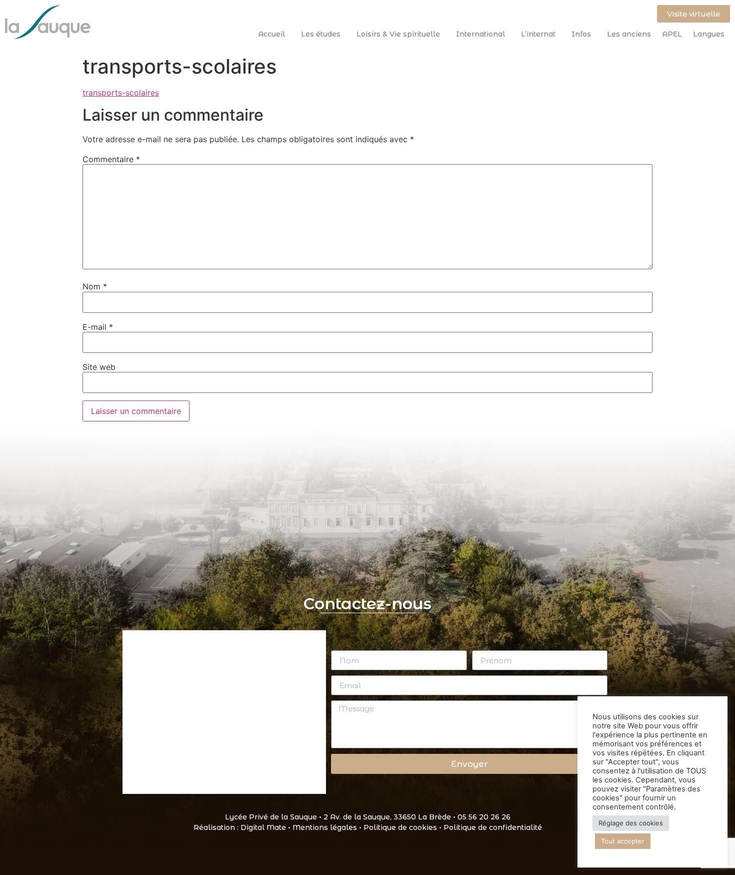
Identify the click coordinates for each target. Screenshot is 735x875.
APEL (672, 34)
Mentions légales (324, 827)
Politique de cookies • (404, 827)
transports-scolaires (120, 93)
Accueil (271, 34)
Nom (94, 286)
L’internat (538, 34)
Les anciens (629, 34)
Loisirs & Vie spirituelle (398, 34)
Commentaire (111, 159)
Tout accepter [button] (622, 841)
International (480, 34)
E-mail (97, 327)
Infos (581, 34)
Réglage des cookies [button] (630, 823)
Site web (99, 367)
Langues (708, 34)
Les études (320, 34)
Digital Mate (263, 827)
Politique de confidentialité (493, 827)
